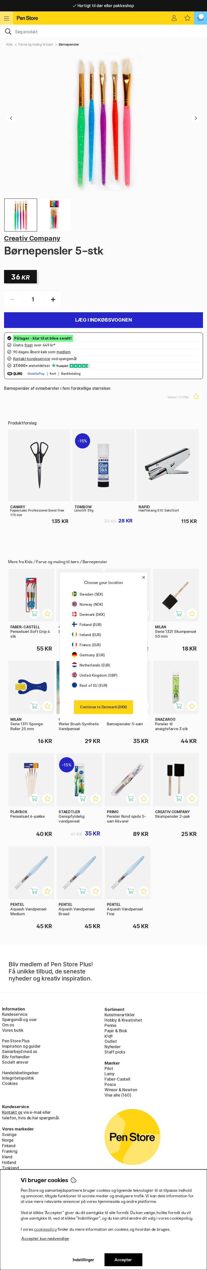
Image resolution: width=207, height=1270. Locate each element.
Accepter (123, 1259)
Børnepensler (69, 44)
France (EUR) (90, 645)
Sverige (9, 1134)
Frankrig (9, 1151)
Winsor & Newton (121, 1089)
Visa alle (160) (118, 1095)
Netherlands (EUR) (95, 665)
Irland (7, 1156)
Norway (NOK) (91, 604)
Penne (110, 1025)
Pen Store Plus (16, 1040)
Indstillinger (83, 1259)
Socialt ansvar (15, 1062)
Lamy (110, 1073)
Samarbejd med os (19, 1051)
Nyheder (113, 1046)
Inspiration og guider (21, 1046)
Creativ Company (32, 238)
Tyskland (10, 1167)
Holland (9, 1162)
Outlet (111, 1041)
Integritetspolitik (18, 1078)
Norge (8, 1140)
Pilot (109, 1068)
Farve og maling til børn (35, 44)
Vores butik (12, 1030)
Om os (8, 1024)
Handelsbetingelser (20, 1072)
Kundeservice (15, 1014)
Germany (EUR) (92, 655)
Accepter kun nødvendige (45, 1238)
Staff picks (115, 1051)
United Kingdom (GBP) (98, 675)
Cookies (10, 1083)
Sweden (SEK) (91, 594)
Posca (110, 1084)
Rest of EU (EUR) (94, 685)
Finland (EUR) (91, 624)
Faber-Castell (117, 1079)
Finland (8, 1145)
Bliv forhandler (16, 1056)
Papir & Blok (116, 1030)
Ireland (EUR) (90, 635)
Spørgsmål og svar (19, 1019)
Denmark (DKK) (92, 614)
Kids (9, 44)
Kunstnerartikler (120, 1014)
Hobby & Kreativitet (123, 1020)
